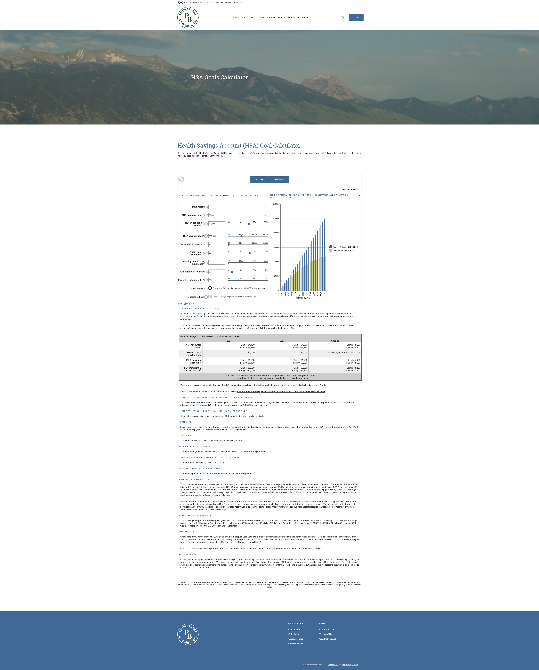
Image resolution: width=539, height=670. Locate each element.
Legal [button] (323, 623)
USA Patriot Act (327, 638)
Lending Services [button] (266, 17)
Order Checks (295, 643)
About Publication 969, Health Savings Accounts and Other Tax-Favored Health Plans (281, 391)
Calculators (294, 634)
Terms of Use (326, 634)
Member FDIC (333, 665)
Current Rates (295, 638)
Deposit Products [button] (243, 17)
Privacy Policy (326, 629)
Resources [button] (295, 623)
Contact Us (294, 629)
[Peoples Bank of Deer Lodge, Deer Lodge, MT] (187, 17)
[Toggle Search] (343, 17)
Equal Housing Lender (350, 665)
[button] (223, 195)
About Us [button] (303, 17)
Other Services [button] (286, 17)
